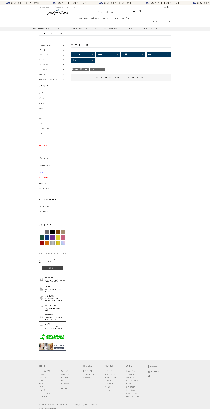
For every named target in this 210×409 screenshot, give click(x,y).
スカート (41, 103)
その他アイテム (113, 29)
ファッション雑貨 (44, 128)
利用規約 (77, 405)
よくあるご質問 (130, 387)
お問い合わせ (95, 405)
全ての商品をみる (45, 65)
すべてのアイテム (44, 371)
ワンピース (42, 113)
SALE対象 (64, 388)
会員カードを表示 (110, 377)
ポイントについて (131, 390)
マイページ (166, 21)
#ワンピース (114, 18)
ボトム (96, 29)
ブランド (76, 54)
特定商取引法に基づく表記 (46, 405)
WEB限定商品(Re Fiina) (41, 29)
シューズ (41, 123)
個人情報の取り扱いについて (65, 405)
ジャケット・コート (44, 98)
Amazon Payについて (133, 396)
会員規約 (85, 405)
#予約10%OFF (95, 18)
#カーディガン (126, 18)
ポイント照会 (109, 384)
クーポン (108, 387)
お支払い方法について (133, 374)
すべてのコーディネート (90, 374)
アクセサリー (43, 133)
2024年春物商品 (44, 165)
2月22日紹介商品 (44, 206)
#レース (105, 18)
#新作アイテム (83, 18)
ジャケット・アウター (77, 29)
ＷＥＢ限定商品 (44, 188)
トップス (59, 29)
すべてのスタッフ (88, 377)
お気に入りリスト (110, 374)
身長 (100, 54)
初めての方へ (130, 371)
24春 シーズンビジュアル (48, 79)
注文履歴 (108, 380)
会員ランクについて (132, 393)
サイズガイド (130, 384)
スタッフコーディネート (150, 29)
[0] (139, 13)
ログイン (154, 21)
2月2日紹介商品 (44, 211)
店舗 (125, 54)
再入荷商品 (42, 183)
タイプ (151, 54)
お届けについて (131, 377)
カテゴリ (76, 60)
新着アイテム (65, 374)
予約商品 (64, 380)
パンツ (41, 108)
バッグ (41, 118)
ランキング (132, 29)
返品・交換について (132, 380)
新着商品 (42, 74)
